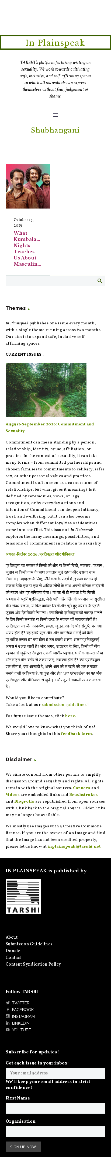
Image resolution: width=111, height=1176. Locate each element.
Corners (82, 788)
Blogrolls (24, 801)
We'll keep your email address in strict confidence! (48, 1085)
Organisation (21, 1122)
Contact (13, 958)
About (12, 938)
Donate (13, 951)
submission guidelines (64, 705)
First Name (18, 1098)
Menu (55, 115)
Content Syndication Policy (33, 964)
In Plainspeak (55, 43)
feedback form (76, 734)
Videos (13, 795)
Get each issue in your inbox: (37, 1063)
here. (70, 716)
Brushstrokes (83, 795)
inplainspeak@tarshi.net (74, 846)
